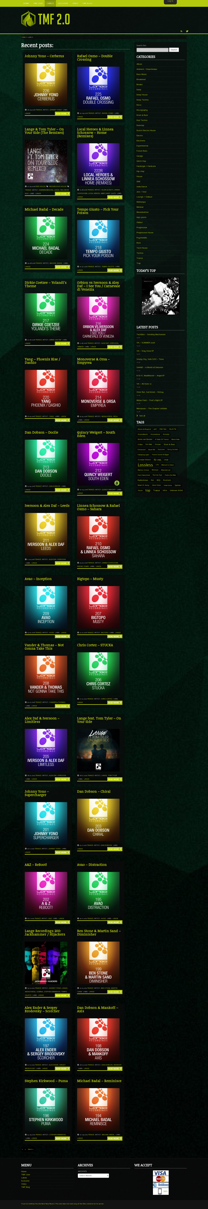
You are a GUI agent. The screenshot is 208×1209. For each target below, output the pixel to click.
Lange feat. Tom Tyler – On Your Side (99, 720)
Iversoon (114, 343)
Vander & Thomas (57, 702)
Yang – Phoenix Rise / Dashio (42, 361)
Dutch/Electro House (146, 130)
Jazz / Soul (141, 191)
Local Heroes (94, 193)
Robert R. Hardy (143, 485)
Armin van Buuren (145, 439)
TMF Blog (25, 1187)
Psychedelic (142, 237)
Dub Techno (142, 120)
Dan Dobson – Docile (41, 432)
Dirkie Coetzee (55, 340)
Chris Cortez (106, 699)
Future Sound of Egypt (160, 455)
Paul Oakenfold (144, 475)
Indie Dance (142, 186)
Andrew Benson (46, 190)
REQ (158, 480)
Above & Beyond (144, 429)
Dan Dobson (54, 486)
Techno (140, 253)
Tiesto (140, 490)
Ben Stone (105, 988)
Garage (140, 156)
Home (24, 37)
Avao (51, 632)
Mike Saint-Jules (108, 193)
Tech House (142, 248)
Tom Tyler (112, 775)
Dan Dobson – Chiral (94, 791)
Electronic (141, 140)
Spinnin (178, 485)
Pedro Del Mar (170, 475)
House (139, 176)
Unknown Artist (176, 490)
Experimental (142, 145)
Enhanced (141, 449)
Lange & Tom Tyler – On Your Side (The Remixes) (44, 131)
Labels (24, 1177)
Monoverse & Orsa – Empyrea (93, 361)
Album (139, 64)
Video (23, 1184)
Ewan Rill (151, 449)
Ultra (165, 490)
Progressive (142, 227)
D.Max (140, 444)
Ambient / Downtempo (147, 69)
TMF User (25, 1174)
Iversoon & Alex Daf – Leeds (47, 505)
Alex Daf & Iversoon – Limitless (42, 720)
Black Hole (175, 439)
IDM (138, 181)
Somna (40, 992)
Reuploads (167, 480)
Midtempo (141, 202)
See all (142, 415)
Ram (152, 480)
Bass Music (142, 74)
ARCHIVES (82, 1171)
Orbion (80, 347)
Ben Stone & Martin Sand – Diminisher (99, 932)
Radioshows (143, 480)
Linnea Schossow (110, 563)
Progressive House (58, 186)
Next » (31, 1149)
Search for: (142, 45)
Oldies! (140, 222)
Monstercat (165, 470)
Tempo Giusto (108, 266)
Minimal (140, 207)
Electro (140, 135)
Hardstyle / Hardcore (146, 166)
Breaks (140, 84)
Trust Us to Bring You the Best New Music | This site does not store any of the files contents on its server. (62, 1204)
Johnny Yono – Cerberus (44, 55)
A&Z (50, 918)
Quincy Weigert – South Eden (96, 434)
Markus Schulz (143, 470)
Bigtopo (104, 632)
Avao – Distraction (92, 864)
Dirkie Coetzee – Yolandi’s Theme (46, 284)
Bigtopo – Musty (90, 578)
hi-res (157, 459)
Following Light (143, 455)
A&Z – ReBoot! (36, 864)
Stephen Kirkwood (52, 992)
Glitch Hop (141, 161)
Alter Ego (162, 429)
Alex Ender (53, 1065)
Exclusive (161, 449)
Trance (39, 110)
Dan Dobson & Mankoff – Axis (97, 1009)
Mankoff (118, 1065)
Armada (166, 434)
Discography (142, 110)
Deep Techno (143, 99)
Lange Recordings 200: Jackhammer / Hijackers (45, 932)
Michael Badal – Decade (44, 209)
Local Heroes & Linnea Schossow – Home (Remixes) (95, 132)
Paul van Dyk (157, 475)
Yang (51, 416)
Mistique (155, 470)
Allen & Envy (107, 190)
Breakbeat (141, 79)
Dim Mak (148, 444)
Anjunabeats (143, 434)
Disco (139, 105)
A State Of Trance (162, 439)
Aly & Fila (172, 429)
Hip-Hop (140, 171)
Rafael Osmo (107, 113)
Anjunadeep (155, 434)
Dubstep (140, 125)
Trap (139, 263)
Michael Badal (56, 263)
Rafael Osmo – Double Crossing (94, 57)
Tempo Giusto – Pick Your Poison (97, 211)
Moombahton (143, 212)
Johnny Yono (56, 110)
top (147, 490)
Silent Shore (156, 485)
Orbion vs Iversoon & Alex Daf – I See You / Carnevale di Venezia (98, 286)
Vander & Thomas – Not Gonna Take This (44, 647)
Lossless (145, 465)
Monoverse (107, 416)
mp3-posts (141, 217)
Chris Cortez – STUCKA (95, 645)
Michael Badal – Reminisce (99, 1080)
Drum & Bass (142, 115)
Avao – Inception (38, 578)
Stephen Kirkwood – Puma (46, 1080)
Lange (27, 113)
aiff (155, 429)
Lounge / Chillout (144, 196)
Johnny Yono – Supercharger (37, 793)
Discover (158, 444)
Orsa (115, 416)
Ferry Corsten (173, 449)
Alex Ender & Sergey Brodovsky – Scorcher (42, 1009)
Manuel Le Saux (167, 465)
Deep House (41, 186)
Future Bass (142, 151)
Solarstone (168, 485)
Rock (139, 242)
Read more (61, 113)
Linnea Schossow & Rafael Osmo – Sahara (98, 507)
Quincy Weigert (109, 489)
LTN (157, 465)
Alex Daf (105, 343)
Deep (139, 89)
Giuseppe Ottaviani (144, 460)
